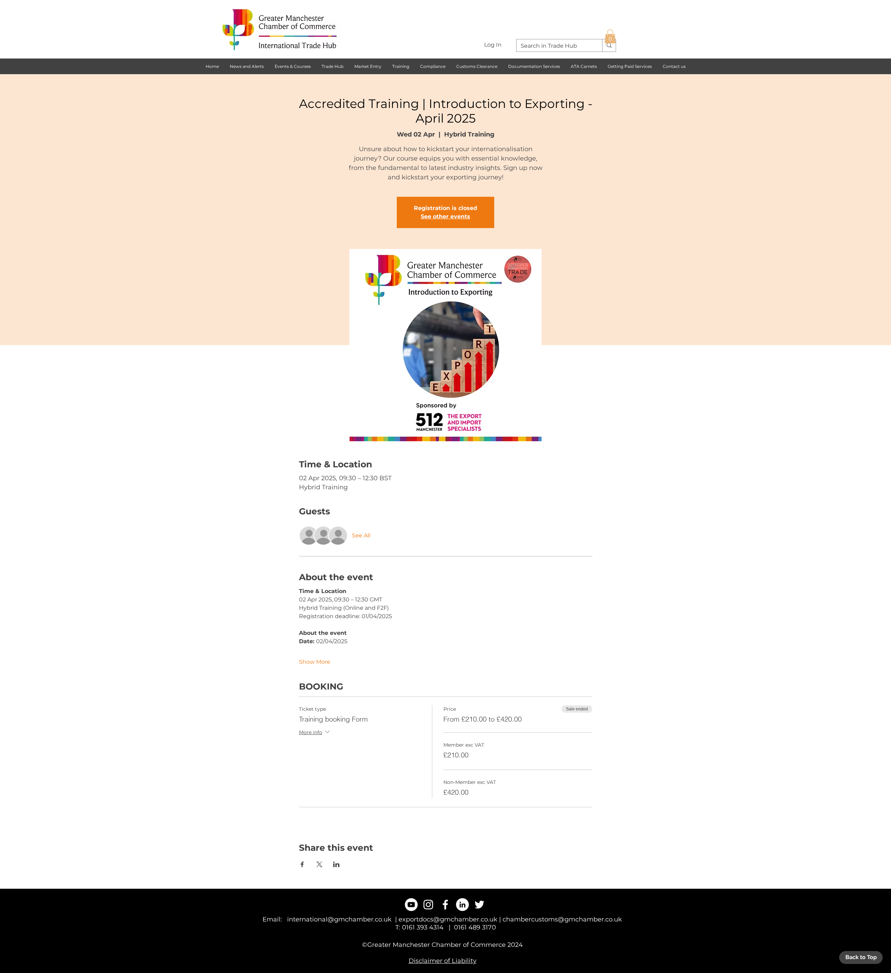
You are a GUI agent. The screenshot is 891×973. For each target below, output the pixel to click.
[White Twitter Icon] (479, 904)
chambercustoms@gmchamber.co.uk (562, 919)
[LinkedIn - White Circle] (462, 904)
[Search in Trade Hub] (609, 45)
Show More (314, 662)
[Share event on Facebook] (302, 864)
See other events (445, 216)
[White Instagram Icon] (428, 904)
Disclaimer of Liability (442, 961)
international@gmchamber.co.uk (339, 919)
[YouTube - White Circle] (411, 904)
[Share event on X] (319, 864)
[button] (610, 36)
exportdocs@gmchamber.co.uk (448, 919)
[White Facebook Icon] (445, 904)
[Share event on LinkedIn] (336, 864)
